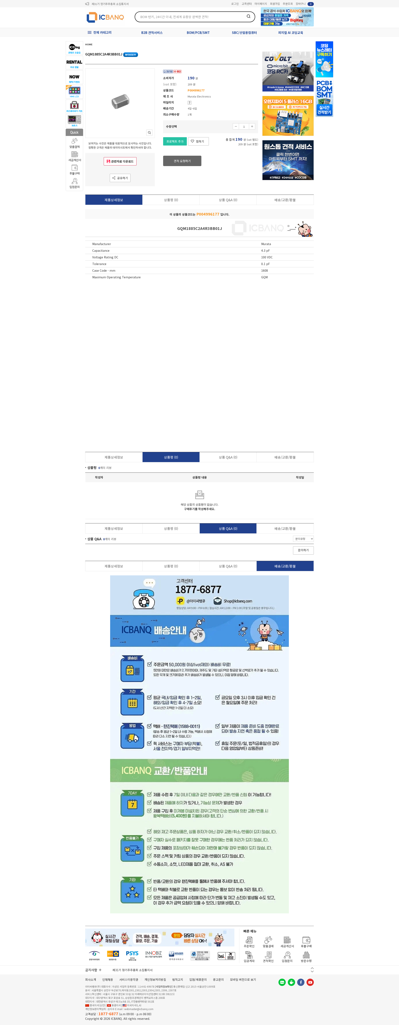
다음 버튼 (312, 971)
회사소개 (90, 979)
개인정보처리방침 (155, 979)
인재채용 (107, 979)
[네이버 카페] (291, 982)
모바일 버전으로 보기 (243, 979)
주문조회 (288, 4)
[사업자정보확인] (164, 986)
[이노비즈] (154, 956)
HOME (88, 44)
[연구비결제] (132, 956)
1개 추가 (252, 126)
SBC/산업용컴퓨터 (244, 32)
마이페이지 (261, 4)
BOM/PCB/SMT (198, 32)
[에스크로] (200, 956)
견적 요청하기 (182, 161)
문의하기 (303, 550)
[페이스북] (300, 982)
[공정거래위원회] (94, 956)
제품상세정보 (114, 199)
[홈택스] (113, 956)
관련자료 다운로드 (122, 161)
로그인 (235, 4)
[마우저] (176, 956)
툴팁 (189, 103)
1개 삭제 (236, 126)
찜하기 (200, 141)
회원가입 (275, 4)
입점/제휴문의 (198, 979)
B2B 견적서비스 (152, 32)
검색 (248, 16)
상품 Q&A (228, 199)
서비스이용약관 (128, 979)
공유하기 (122, 178)
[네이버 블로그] (282, 982)
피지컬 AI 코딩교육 (290, 32)
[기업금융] (226, 956)
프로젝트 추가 (174, 141)
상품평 (171, 199)
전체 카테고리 (102, 32)
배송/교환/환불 (285, 199)
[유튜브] (310, 982)
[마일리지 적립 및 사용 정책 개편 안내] (114, 4)
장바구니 (304, 4)
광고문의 (218, 979)
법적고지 (177, 979)
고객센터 (247, 4)
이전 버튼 (312, 968)
